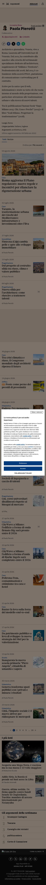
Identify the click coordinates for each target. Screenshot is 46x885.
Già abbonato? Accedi (23, 473)
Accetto (23, 468)
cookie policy (27, 436)
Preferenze (23, 463)
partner (30, 446)
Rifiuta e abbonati (37, 412)
